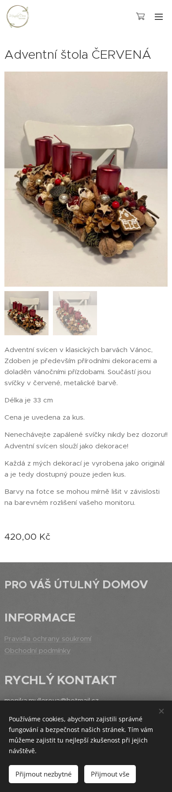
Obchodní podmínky (37, 650)
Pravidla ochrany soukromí (47, 638)
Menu (159, 16)
